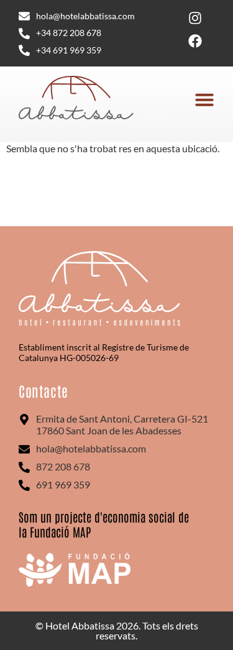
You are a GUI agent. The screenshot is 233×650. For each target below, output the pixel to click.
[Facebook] (195, 41)
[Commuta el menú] (204, 99)
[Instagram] (195, 18)
